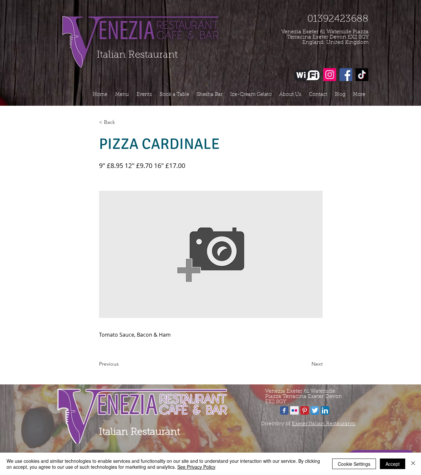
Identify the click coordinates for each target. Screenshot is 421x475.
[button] (120, 122)
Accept (392, 464)
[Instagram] (329, 74)
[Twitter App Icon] (314, 410)
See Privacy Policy (196, 466)
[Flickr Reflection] (294, 410)
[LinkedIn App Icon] (325, 410)
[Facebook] (345, 74)
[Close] (413, 464)
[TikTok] (362, 74)
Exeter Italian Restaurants (323, 424)
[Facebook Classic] (284, 410)
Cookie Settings (354, 464)
